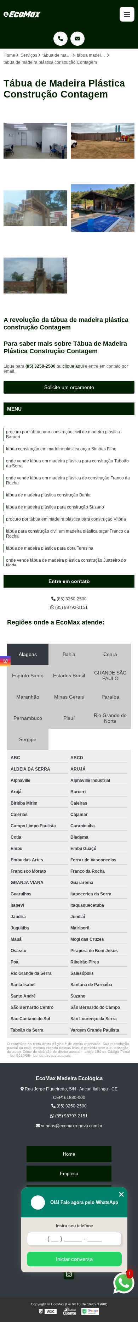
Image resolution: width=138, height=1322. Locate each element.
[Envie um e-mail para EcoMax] (77, 39)
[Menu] (127, 14)
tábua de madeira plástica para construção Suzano (55, 507)
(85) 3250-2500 (41, 366)
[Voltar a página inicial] (22, 14)
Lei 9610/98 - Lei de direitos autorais (40, 1055)
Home (69, 1154)
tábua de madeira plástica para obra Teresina (49, 548)
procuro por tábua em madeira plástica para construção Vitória (66, 519)
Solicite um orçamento (69, 387)
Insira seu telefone (74, 1225)
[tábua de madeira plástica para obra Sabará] (35, 208)
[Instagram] (69, 1274)
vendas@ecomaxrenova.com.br (71, 1125)
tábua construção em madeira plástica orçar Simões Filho (61, 448)
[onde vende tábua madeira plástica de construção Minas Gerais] (102, 141)
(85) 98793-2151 (71, 607)
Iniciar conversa (74, 1259)
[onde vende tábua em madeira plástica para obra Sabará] (35, 141)
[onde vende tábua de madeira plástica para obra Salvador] (35, 275)
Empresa (69, 1173)
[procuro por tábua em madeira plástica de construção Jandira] (102, 208)
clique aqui (73, 366)
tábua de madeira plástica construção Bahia (48, 495)
